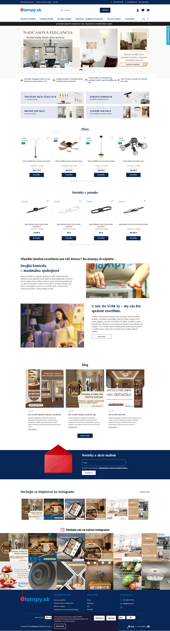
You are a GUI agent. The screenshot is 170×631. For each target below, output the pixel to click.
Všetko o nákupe (59, 606)
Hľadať (105, 10)
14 (96, 181)
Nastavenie (60, 626)
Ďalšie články (85, 436)
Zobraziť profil (145, 492)
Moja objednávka (144, 2)
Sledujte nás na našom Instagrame (88, 530)
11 (91, 181)
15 (98, 181)
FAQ (88, 606)
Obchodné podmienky (27, 2)
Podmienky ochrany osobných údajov (66, 609)
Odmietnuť (99, 618)
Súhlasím (111, 618)
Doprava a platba (59, 600)
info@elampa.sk (132, 2)
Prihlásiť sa (89, 473)
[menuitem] (29, 19)
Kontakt (55, 2)
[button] (23, 48)
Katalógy (90, 603)
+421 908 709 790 (118, 2)
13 (94, 181)
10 (89, 181)
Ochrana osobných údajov (44, 2)
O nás (89, 600)
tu (73, 621)
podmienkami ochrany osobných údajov (113, 468)
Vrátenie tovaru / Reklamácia (63, 603)
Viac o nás (101, 337)
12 (92, 181)
